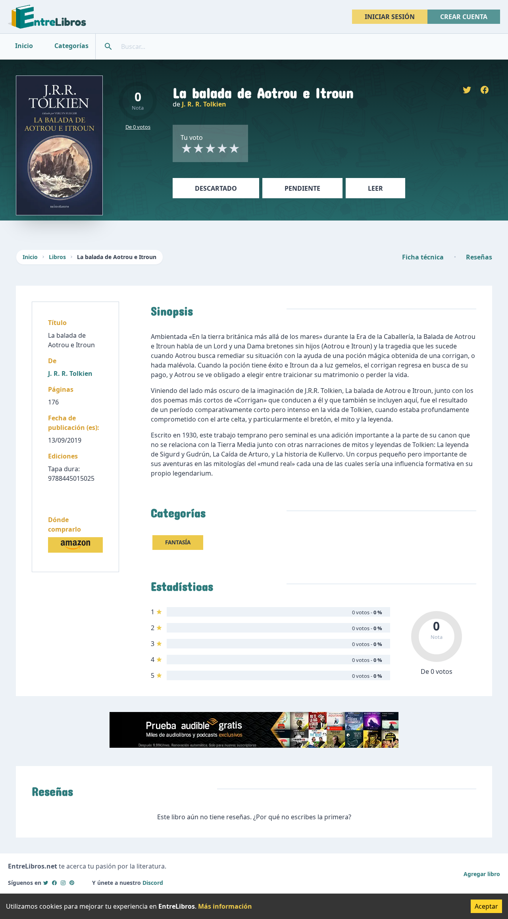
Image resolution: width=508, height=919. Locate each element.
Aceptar (486, 906)
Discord (152, 882)
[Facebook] (54, 882)
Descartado (216, 188)
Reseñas (479, 257)
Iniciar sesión (390, 16)
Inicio (30, 257)
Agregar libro (482, 874)
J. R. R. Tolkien (204, 104)
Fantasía (177, 542)
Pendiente (302, 188)
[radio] (186, 148)
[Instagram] (63, 882)
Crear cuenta (463, 16)
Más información (225, 906)
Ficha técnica (423, 257)
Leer (375, 188)
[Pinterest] (72, 882)
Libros (57, 257)
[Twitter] (45, 882)
